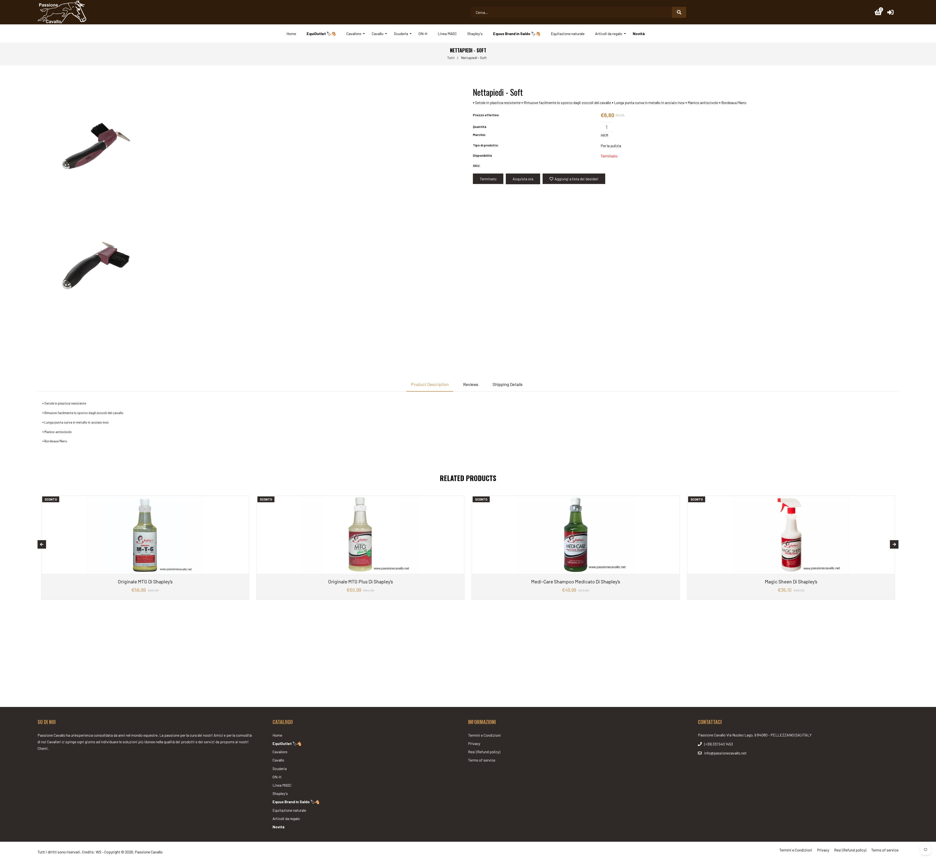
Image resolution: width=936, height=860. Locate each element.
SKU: (476, 166)
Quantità (479, 127)
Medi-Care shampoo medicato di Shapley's (575, 581)
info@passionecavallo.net (725, 753)
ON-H (277, 776)
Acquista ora (523, 178)
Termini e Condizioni (484, 735)
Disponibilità (482, 155)
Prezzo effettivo (486, 115)
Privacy (474, 743)
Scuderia (280, 768)
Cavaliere (280, 751)
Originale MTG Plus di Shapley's (360, 581)
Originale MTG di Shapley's (145, 581)
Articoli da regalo (286, 818)
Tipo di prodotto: (486, 145)
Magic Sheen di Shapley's (791, 581)
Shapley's (280, 793)
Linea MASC (282, 785)
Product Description (430, 384)
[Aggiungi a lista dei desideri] (243, 500)
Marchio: (479, 135)
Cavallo (278, 760)
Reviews (470, 384)
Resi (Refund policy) (484, 751)
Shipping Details (508, 384)
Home (277, 735)
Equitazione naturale (289, 810)
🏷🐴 (287, 743)
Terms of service (481, 760)
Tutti (450, 58)
